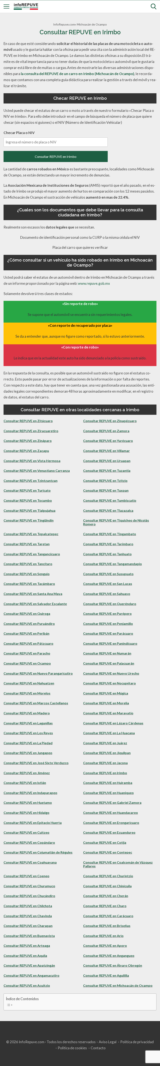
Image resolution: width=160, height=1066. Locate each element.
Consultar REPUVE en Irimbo (55, 156)
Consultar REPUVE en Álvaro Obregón (112, 965)
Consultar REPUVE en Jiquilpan (107, 753)
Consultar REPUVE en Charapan (28, 926)
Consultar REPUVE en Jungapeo (28, 753)
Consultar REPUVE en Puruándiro (29, 624)
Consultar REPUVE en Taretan (27, 544)
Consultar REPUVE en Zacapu (26, 451)
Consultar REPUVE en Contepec (107, 852)
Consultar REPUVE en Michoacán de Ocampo (117, 985)
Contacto (98, 1048)
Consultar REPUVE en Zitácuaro (28, 421)
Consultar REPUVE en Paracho (27, 653)
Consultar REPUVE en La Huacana (109, 733)
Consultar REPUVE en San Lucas (107, 584)
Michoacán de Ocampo (92, 24)
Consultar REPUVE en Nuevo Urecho (111, 673)
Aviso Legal (107, 1042)
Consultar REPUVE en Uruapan (106, 461)
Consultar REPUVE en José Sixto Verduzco (36, 763)
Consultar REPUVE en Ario (103, 936)
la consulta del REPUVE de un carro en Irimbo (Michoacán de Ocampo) (77, 73)
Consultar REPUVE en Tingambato (109, 534)
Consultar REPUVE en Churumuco (29, 886)
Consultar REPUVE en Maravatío (108, 713)
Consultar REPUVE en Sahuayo (106, 594)
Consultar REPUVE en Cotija (104, 842)
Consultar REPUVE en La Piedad (28, 743)
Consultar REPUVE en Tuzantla (106, 470)
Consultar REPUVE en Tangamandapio (112, 564)
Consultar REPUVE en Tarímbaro (108, 544)
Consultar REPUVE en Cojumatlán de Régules (38, 852)
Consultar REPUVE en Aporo (105, 945)
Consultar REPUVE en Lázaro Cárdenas (113, 723)
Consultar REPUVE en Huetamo (28, 802)
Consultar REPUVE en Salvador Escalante (35, 604)
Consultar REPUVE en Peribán (26, 633)
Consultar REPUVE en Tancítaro (28, 564)
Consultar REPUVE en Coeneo (26, 876)
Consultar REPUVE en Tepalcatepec (31, 534)
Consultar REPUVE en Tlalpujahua (29, 510)
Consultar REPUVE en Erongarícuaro (111, 823)
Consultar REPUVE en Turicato (27, 490)
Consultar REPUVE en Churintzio (108, 876)
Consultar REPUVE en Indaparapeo (30, 793)
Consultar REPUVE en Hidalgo (26, 813)
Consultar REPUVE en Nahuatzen (29, 683)
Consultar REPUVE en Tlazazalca (108, 510)
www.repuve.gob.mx (94, 283)
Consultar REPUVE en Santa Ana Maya (33, 594)
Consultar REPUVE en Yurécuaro (108, 441)
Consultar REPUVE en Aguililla (106, 975)
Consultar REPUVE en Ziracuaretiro (31, 431)
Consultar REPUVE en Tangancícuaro (32, 554)
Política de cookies (72, 1048)
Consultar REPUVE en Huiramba (107, 783)
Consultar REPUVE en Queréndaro (109, 604)
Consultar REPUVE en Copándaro (29, 842)
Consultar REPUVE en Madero (27, 713)
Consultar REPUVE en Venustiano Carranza (37, 470)
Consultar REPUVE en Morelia (106, 703)
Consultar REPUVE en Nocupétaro (109, 683)
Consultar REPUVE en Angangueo (108, 955)
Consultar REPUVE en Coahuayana (30, 862)
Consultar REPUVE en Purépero (107, 613)
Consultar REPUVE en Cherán (105, 896)
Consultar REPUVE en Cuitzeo (26, 832)
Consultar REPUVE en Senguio (27, 574)
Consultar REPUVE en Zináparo (28, 441)
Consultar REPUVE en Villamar (106, 451)
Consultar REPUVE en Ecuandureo (109, 832)
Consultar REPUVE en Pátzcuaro (28, 643)
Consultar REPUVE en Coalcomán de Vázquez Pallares (118, 864)
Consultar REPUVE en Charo (104, 906)
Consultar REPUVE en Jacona (105, 763)
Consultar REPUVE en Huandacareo (110, 813)
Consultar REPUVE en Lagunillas (28, 723)
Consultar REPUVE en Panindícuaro (110, 643)
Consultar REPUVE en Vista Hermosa (32, 461)
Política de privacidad (137, 1042)
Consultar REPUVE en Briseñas (106, 926)
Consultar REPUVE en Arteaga (27, 945)
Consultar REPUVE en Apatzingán (29, 965)
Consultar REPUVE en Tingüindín (29, 520)
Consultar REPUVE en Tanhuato (107, 554)
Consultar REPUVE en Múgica (105, 693)
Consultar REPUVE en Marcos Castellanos (36, 703)
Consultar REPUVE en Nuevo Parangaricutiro (38, 673)
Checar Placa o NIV (19, 132)
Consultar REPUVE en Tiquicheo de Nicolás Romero (116, 522)
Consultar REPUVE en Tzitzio (105, 481)
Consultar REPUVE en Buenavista (29, 936)
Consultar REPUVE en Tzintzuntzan (31, 481)
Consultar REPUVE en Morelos (27, 693)
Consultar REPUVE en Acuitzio (27, 985)
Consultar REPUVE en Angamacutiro (31, 975)
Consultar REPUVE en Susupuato (108, 574)
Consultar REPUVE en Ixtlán (25, 783)
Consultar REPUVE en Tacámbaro (29, 584)
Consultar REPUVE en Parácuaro (108, 633)
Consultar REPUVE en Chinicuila (107, 886)
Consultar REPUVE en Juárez (105, 743)
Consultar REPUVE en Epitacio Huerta (33, 823)
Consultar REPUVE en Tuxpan (106, 490)
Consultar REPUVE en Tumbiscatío (109, 500)
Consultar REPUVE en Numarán (107, 653)
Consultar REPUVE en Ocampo (27, 663)
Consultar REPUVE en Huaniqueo (108, 793)
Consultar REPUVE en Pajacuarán (108, 663)
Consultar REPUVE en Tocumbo (28, 500)
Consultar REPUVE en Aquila (25, 955)
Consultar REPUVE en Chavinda (28, 916)
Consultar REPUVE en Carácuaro (108, 916)
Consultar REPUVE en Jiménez (27, 773)
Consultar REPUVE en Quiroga (27, 613)
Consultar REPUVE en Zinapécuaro (110, 421)
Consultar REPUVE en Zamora (106, 431)
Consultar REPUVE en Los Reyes (28, 733)
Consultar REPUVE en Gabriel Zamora (112, 802)
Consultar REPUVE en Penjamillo (108, 624)
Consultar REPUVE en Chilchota (28, 906)
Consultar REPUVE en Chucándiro (29, 896)
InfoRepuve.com (64, 24)
